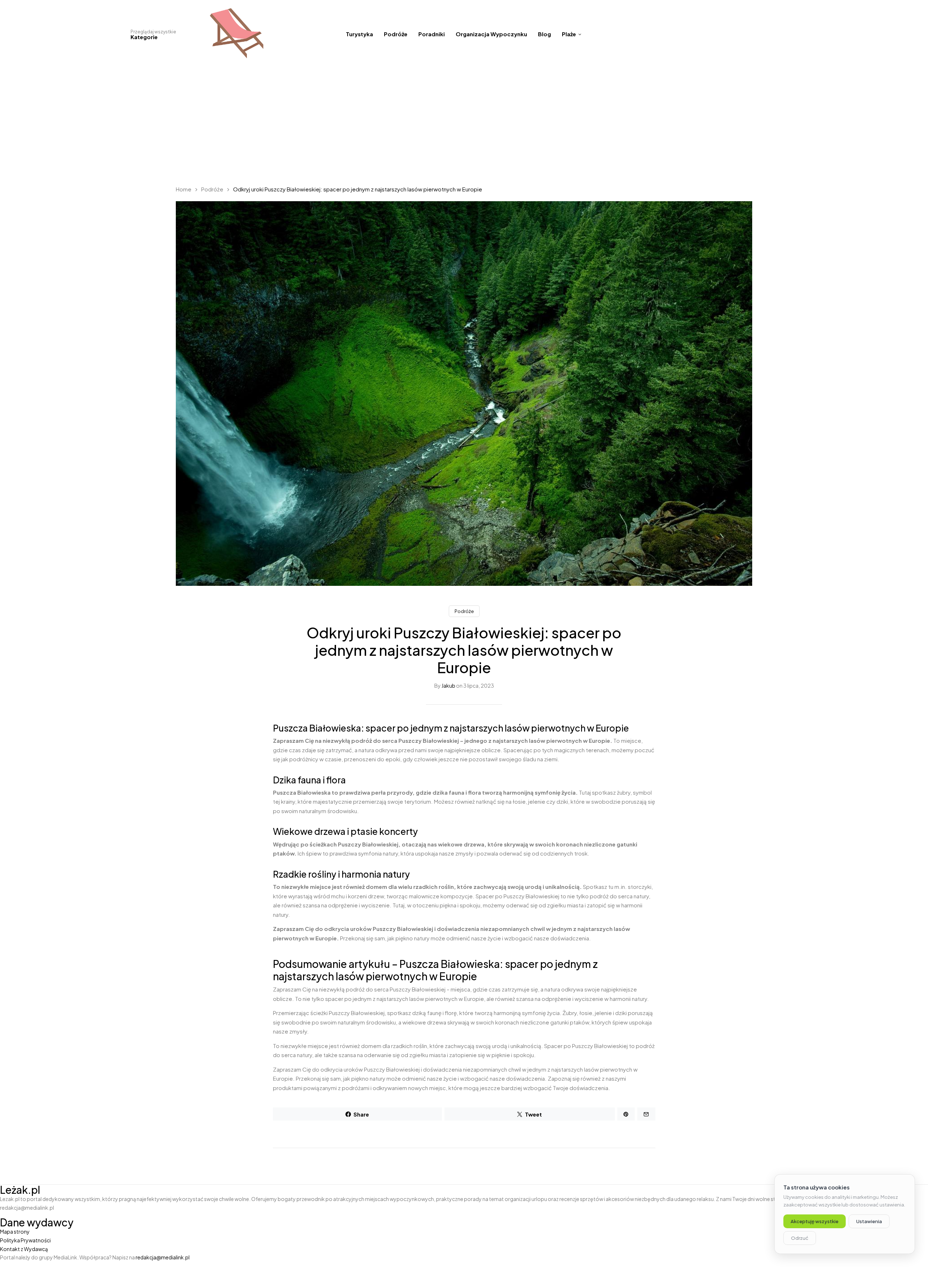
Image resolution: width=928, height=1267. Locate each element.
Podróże (212, 189)
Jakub (448, 685)
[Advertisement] (464, 123)
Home (183, 189)
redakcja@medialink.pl (163, 1257)
